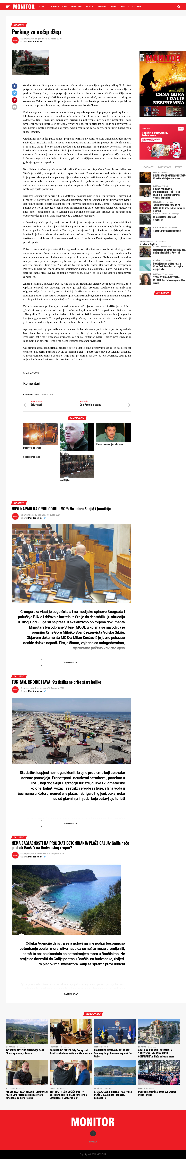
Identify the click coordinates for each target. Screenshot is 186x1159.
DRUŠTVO (90, 6)
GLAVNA (42, 6)
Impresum (93, 1141)
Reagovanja (137, 6)
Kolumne (53, 6)
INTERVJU (102, 6)
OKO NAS (124, 6)
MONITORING (76, 6)
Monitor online (35, 41)
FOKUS (64, 6)
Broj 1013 (48, 394)
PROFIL (114, 6)
